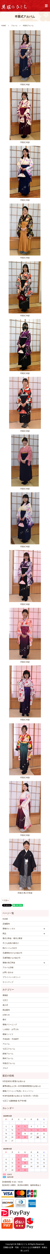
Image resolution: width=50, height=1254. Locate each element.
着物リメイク (8, 1034)
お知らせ (6, 1015)
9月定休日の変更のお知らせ (14, 1081)
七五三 (5, 1000)
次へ (7, 900)
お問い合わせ (8, 972)
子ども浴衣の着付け (11, 943)
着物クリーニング (10, 1024)
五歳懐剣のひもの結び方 (12, 953)
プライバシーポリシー (12, 977)
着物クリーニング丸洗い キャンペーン (18, 1091)
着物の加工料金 (9, 962)
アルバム (14, 26)
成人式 (5, 1005)
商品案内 (6, 1010)
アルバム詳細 (8, 967)
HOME (3, 26)
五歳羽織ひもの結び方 (12, 958)
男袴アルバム (8, 1058)
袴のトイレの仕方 (10, 948)
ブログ (5, 1068)
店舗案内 (6, 924)
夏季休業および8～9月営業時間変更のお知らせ (22, 1086)
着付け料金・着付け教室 (12, 938)
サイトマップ (8, 982)
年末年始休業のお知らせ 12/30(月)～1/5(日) (20, 1096)
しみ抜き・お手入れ (11, 1029)
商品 (4, 933)
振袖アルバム (8, 1053)
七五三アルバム (9, 1049)
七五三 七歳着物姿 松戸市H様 (14, 1101)
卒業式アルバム (9, 1063)
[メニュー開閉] (46, 5)
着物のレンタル (9, 928)
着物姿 (5, 995)
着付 (4, 1019)
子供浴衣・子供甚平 (11, 1039)
